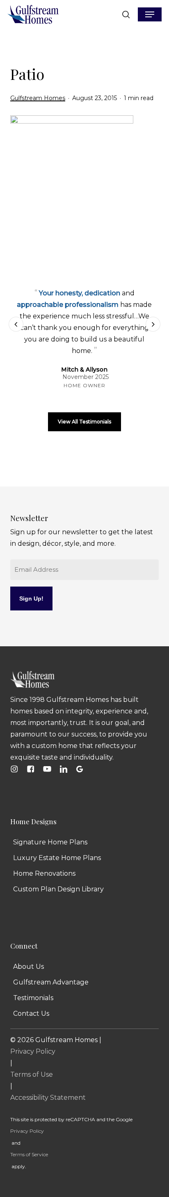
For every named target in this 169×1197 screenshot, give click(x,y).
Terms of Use (31, 1074)
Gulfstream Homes (37, 98)
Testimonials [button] (33, 998)
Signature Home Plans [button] (50, 842)
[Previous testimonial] (16, 324)
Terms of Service (29, 1154)
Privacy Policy (32, 1051)
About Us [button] (28, 966)
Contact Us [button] (31, 1013)
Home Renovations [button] (44, 873)
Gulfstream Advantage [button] (51, 982)
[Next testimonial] (153, 324)
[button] (150, 14)
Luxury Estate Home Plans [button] (57, 858)
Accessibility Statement (48, 1097)
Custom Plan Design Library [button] (58, 889)
